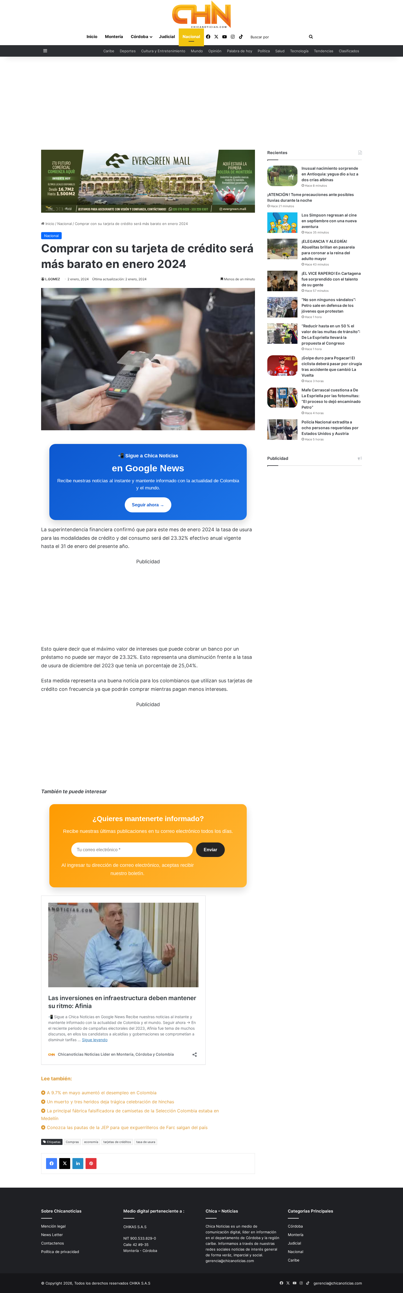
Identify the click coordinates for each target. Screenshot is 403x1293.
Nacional (191, 36)
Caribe (108, 51)
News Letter (52, 1235)
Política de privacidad (60, 1251)
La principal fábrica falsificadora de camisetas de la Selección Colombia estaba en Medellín (130, 1114)
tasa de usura (145, 1142)
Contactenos (52, 1243)
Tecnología (299, 51)
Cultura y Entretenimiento (163, 51)
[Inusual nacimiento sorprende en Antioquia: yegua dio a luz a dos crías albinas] (282, 176)
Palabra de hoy (239, 51)
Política (264, 51)
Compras (72, 1142)
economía (91, 1142)
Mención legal (53, 1226)
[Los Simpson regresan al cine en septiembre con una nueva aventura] (282, 222)
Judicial (167, 36)
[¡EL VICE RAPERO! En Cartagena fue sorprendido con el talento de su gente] (282, 281)
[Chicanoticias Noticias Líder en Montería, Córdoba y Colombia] (201, 14)
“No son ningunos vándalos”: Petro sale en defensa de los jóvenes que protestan (329, 305)
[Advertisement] (201, 103)
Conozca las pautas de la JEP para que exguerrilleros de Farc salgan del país (127, 1127)
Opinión (215, 51)
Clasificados (349, 51)
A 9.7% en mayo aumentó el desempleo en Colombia (101, 1092)
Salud (280, 51)
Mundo (197, 51)
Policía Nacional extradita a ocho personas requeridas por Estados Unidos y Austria (330, 428)
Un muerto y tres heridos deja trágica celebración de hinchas (110, 1101)
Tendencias (323, 51)
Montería (114, 36)
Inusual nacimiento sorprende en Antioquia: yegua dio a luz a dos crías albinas (330, 174)
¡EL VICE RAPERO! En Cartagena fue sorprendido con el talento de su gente (331, 279)
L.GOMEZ (52, 279)
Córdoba (139, 36)
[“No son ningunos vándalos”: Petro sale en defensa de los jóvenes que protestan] (282, 307)
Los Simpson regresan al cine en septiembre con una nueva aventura (329, 221)
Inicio (92, 36)
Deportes (128, 51)
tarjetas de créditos (117, 1142)
